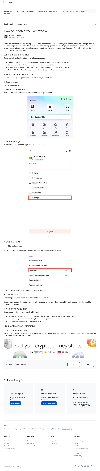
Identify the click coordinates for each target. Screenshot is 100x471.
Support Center (56, 441)
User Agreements (80, 451)
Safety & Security (28, 11)
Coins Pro (7, 446)
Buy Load (7, 443)
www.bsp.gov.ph (67, 429)
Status (53, 446)
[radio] (73, 364)
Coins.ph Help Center (11, 11)
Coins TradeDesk (9, 448)
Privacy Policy (78, 453)
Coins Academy (32, 446)
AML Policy (77, 446)
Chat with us (15, 403)
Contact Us (54, 443)
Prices (29, 441)
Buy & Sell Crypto (9, 441)
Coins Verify (78, 456)
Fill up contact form (48, 403)
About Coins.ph (79, 441)
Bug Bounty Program (81, 448)
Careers (76, 443)
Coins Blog (30, 443)
